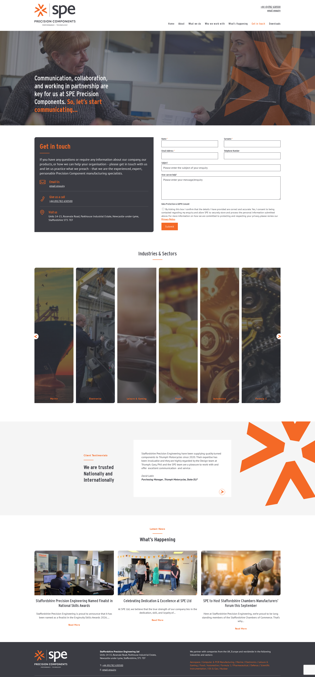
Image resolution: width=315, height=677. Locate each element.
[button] (36, 336)
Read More (74, 624)
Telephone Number (232, 150)
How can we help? (169, 174)
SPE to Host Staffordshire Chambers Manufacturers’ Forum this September (240, 603)
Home (171, 23)
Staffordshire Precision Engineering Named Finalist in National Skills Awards (74, 603)
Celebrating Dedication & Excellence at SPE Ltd (157, 601)
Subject (164, 162)
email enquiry (274, 10)
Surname (228, 138)
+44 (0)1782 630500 (271, 7)
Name (164, 138)
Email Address (168, 150)
